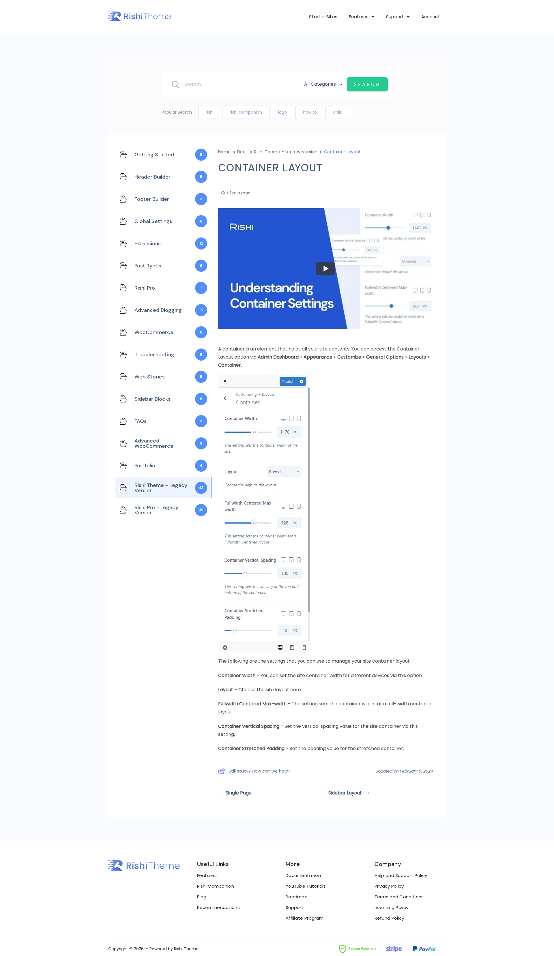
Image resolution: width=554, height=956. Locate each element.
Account (430, 17)
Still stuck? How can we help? (260, 771)
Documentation (303, 875)
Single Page (239, 793)
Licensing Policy (392, 907)
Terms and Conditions (399, 897)
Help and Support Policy (401, 875)
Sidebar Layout (345, 793)
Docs (242, 152)
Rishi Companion (215, 886)
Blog (202, 897)
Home (224, 152)
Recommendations (218, 907)
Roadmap (297, 897)
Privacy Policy (389, 886)
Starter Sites (323, 17)
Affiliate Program (304, 918)
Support (395, 17)
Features (358, 17)
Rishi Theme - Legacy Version (286, 152)
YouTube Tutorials (306, 886)
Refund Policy (389, 918)
